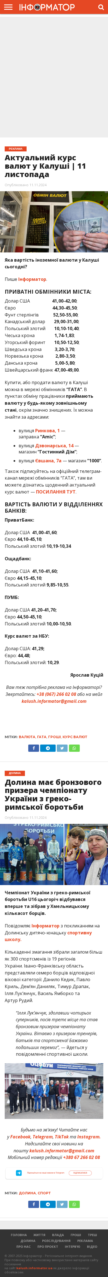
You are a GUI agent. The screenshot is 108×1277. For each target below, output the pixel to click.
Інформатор (32, 279)
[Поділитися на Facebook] (33, 747)
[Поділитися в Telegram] (48, 747)
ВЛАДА (58, 1235)
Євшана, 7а (48, 461)
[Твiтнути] (62, 747)
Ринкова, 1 (47, 431)
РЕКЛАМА (85, 1241)
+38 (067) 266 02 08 (56, 694)
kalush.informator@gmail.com (54, 701)
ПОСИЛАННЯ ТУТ (56, 492)
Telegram (43, 1137)
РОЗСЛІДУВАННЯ (56, 1241)
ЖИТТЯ (39, 1235)
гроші (54, 737)
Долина (27, 1193)
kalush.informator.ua (34, 1268)
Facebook (20, 1137)
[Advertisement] (54, 77)
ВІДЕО (92, 1246)
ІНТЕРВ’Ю (72, 1246)
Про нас (23, 1246)
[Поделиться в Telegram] (48, 1203)
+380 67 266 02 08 (81, 1157)
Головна (19, 1235)
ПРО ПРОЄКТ (47, 1246)
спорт (44, 1193)
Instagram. (89, 1137)
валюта (27, 737)
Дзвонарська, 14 (54, 446)
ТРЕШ (92, 1235)
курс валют (75, 737)
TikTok (62, 1137)
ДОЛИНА (27, 1241)
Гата (42, 737)
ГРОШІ (76, 1235)
